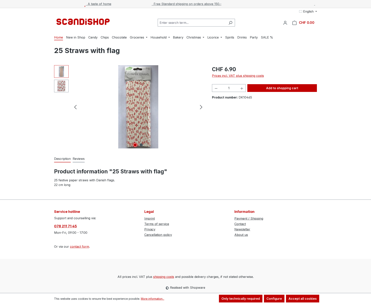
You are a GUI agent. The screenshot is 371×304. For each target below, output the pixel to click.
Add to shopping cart (282, 88)
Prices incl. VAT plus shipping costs (238, 76)
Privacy (149, 229)
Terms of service (156, 224)
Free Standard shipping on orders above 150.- (186, 4)
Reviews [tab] (79, 159)
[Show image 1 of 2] (135, 144)
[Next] (201, 107)
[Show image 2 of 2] (141, 144)
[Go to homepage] (83, 21)
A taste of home (98, 4)
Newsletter (242, 229)
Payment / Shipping (248, 218)
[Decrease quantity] (216, 88)
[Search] (230, 23)
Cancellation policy (158, 235)
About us (241, 235)
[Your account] (285, 23)
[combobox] (192, 23)
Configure (274, 299)
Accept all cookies (302, 299)
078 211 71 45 (65, 226)
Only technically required (240, 299)
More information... (152, 298)
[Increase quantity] (242, 88)
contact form (79, 246)
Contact (240, 224)
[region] (129, 106)
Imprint (149, 218)
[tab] (62, 158)
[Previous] (75, 107)
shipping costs (163, 277)
